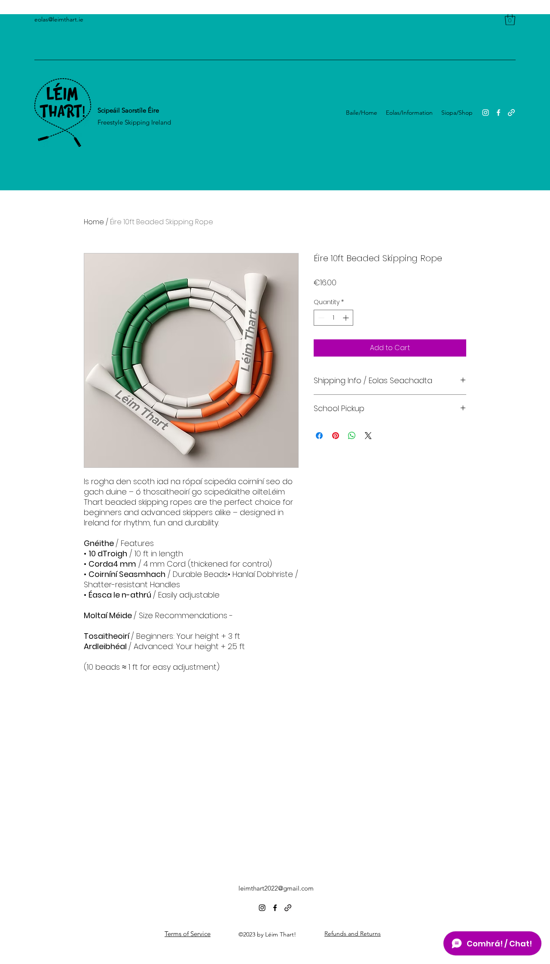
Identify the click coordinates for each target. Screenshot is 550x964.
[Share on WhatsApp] (352, 435)
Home (94, 222)
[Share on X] (368, 435)
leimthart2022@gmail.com (276, 888)
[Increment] (346, 317)
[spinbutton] (333, 317)
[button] (510, 19)
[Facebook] (498, 112)
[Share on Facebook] (319, 435)
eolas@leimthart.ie (58, 19)
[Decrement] (320, 317)
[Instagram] (485, 112)
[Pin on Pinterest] (335, 435)
